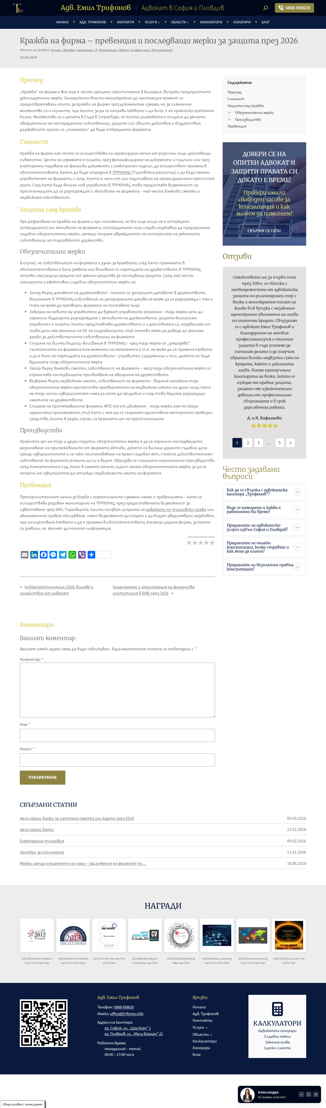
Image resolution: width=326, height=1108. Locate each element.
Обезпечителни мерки (254, 112)
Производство (248, 119)
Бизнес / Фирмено (63, 50)
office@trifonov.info (126, 1014)
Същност (235, 99)
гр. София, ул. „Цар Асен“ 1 (128, 1028)
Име (25, 724)
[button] (264, 492)
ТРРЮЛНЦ (121, 172)
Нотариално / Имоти (114, 50)
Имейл (27, 749)
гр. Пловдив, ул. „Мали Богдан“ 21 (134, 1034)
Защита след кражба (245, 105)
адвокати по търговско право (176, 510)
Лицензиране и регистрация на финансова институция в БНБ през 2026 (154, 590)
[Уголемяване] (42, 939)
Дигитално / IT (87, 50)
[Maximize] (308, 1094)
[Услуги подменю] (159, 22)
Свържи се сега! (264, 231)
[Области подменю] (188, 22)
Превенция (236, 126)
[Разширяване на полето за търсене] (265, 8)
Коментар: (31, 659)
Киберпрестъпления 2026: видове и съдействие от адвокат (57, 590)
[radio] (189, 543)
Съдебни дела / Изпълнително (152, 50)
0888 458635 (297, 8)
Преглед (234, 92)
